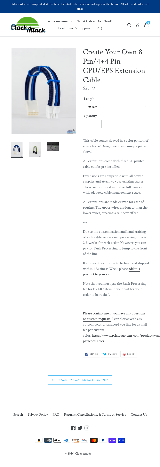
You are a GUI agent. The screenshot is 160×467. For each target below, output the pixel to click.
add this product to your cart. (111, 271)
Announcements (60, 21)
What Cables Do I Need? (94, 21)
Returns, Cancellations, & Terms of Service (95, 414)
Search (18, 414)
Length (89, 98)
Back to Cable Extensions (82, 380)
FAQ (98, 28)
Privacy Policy (38, 414)
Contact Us (139, 414)
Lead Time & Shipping (74, 28)
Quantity (90, 115)
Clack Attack (83, 454)
